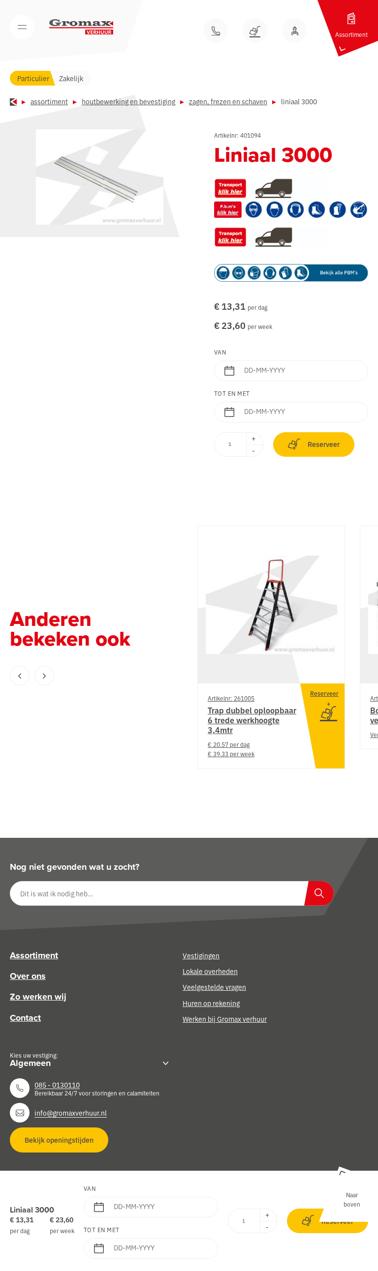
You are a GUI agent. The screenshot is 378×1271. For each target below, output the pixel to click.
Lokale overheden (210, 971)
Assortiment (49, 101)
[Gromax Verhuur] (81, 27)
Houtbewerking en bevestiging (128, 101)
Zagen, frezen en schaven (228, 101)
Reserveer (324, 444)
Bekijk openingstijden (59, 1140)
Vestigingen (201, 955)
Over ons (28, 976)
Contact (25, 1017)
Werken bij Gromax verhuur (225, 1019)
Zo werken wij (38, 996)
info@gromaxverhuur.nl (70, 1113)
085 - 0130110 (57, 1085)
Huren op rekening (211, 1003)
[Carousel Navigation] (84, 675)
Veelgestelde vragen (214, 987)
